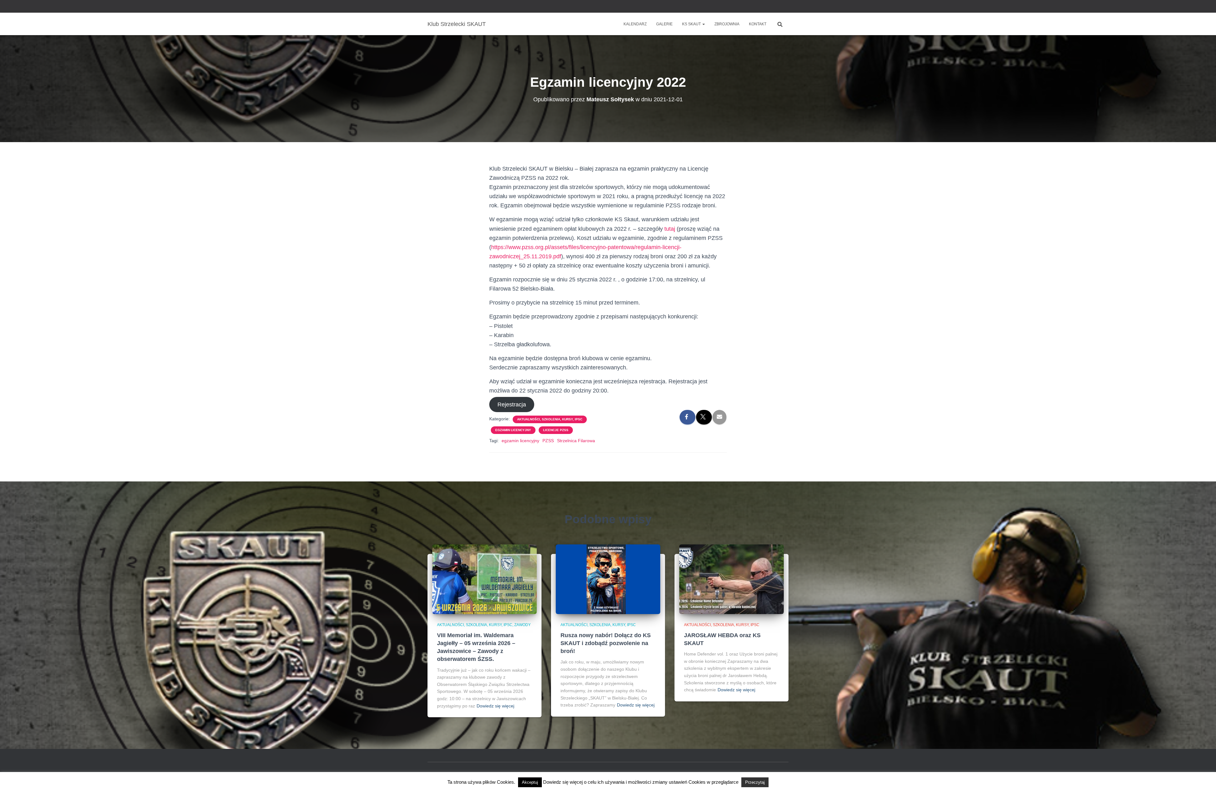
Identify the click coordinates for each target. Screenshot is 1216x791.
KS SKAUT (692, 24)
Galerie (664, 24)
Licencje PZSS (555, 430)
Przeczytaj (755, 782)
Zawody (522, 625)
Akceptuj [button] (530, 782)
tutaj (669, 229)
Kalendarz (635, 24)
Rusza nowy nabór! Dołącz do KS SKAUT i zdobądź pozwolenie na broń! (605, 643)
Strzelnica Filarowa (576, 440)
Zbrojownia (726, 24)
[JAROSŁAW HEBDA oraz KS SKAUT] (731, 578)
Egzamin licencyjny (513, 430)
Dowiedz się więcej (495, 705)
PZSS (548, 440)
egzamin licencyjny (520, 440)
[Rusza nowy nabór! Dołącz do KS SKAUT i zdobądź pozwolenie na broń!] (608, 578)
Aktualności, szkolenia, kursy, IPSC (549, 419)
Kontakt (757, 24)
